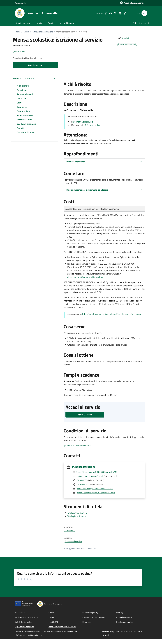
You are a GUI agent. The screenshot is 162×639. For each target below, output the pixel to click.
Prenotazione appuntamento (93, 617)
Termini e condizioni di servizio (79, 445)
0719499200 (82, 484)
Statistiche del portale (23, 622)
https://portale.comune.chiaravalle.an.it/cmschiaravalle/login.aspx (111, 314)
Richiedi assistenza (124, 617)
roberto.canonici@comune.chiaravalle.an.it (96, 493)
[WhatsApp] (123, 13)
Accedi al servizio (35, 65)
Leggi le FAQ (53, 622)
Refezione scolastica (94, 125)
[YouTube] (109, 13)
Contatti (52, 617)
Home (18, 31)
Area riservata (20, 612)
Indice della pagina (23, 78)
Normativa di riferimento (127, 44)
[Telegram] (119, 13)
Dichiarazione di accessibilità (26, 617)
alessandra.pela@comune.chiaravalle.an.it (86, 277)
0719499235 (82, 480)
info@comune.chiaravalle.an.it (90, 476)
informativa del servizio (82, 121)
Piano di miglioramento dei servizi (62, 626)
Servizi (26, 31)
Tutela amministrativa (77, 512)
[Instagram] (114, 13)
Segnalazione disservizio (24, 626)
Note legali (120, 612)
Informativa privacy (90, 612)
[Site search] (144, 13)
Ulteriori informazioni (76, 161)
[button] (132, 3)
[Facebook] (104, 13)
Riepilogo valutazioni (124, 622)
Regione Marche (20, 3)
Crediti (51, 612)
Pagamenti (86, 622)
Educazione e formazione (43, 31)
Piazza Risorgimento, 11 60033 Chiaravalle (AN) (96, 472)
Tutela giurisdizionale (76, 516)
